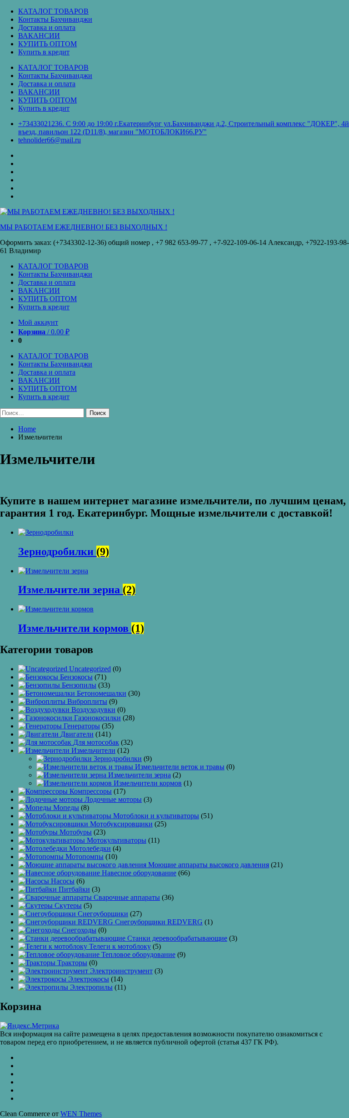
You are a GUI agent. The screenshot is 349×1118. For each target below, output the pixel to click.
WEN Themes (81, 1114)
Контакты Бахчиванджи (55, 19)
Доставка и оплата (46, 27)
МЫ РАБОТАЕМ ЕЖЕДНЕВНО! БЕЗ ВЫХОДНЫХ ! (83, 227)
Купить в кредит (44, 52)
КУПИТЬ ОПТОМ (47, 44)
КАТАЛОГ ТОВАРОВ (53, 11)
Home (27, 429)
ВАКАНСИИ (39, 35)
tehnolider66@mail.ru (49, 140)
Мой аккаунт (38, 322)
